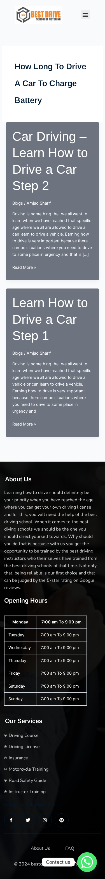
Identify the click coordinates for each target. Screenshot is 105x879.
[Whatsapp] (87, 862)
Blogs (17, 203)
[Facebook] (11, 820)
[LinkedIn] (45, 820)
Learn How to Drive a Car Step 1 (50, 319)
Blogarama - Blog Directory (29, 804)
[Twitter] (28, 820)
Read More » (24, 268)
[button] (85, 14)
